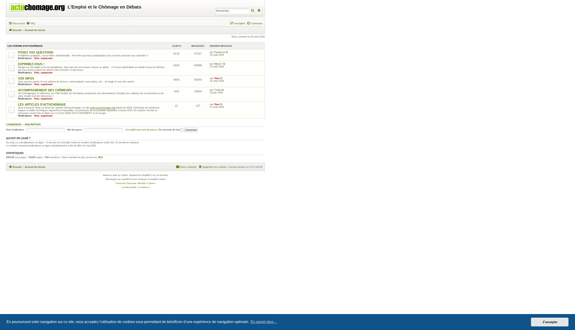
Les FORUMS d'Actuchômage (25, 46)
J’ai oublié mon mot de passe (141, 129)
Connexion (13, 124)
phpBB (125, 179)
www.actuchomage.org (102, 107)
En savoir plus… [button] (264, 322)
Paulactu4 (219, 52)
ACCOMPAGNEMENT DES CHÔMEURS (45, 90)
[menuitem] (30, 23)
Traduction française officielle (130, 183)
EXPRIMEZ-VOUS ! (31, 64)
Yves (36, 58)
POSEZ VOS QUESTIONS (35, 52)
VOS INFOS (26, 78)
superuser (47, 58)
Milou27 (218, 63)
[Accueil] (37, 6)
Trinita (217, 90)
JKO (100, 157)
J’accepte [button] (549, 322)
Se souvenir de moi (169, 129)
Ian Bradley (162, 175)
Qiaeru (151, 183)
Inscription (33, 124)
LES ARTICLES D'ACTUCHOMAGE (42, 104)
